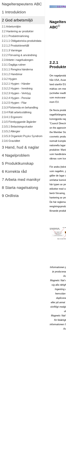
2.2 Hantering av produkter (18, 31)
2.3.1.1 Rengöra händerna (17, 69)
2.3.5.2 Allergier (11, 131)
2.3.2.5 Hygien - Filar (14, 102)
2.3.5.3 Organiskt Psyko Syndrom (22, 136)
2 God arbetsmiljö (17, 20)
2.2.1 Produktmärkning (15, 36)
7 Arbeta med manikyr (21, 179)
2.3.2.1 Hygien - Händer (16, 83)
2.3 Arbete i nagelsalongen (17, 59)
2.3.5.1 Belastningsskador (17, 126)
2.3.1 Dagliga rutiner (14, 64)
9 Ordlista (10, 195)
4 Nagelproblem (16, 155)
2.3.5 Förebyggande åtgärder (19, 121)
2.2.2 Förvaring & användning (19, 55)
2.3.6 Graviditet (11, 140)
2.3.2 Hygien (9, 78)
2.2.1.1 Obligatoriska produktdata (21, 40)
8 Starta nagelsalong (20, 187)
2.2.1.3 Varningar (12, 50)
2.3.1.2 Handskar (12, 74)
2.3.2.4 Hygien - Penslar (16, 98)
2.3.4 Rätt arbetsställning (16, 112)
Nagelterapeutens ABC (22, 4)
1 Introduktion (14, 12)
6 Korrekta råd (14, 171)
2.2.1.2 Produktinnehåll (15, 45)
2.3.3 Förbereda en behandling (20, 107)
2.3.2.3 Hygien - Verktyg (16, 93)
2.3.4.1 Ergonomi (12, 117)
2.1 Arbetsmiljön (11, 26)
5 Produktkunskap (18, 163)
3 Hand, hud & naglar (20, 147)
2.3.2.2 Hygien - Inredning (17, 88)
